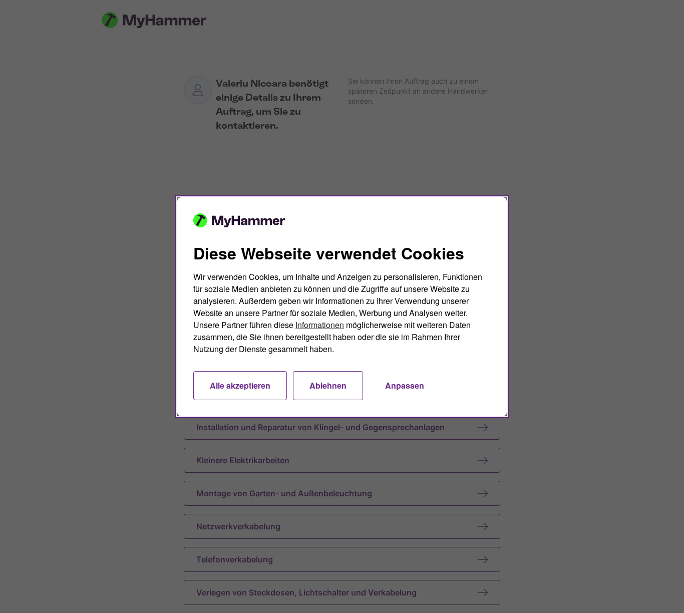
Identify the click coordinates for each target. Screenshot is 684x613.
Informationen (319, 325)
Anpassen (404, 385)
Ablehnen (328, 385)
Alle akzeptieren (240, 385)
